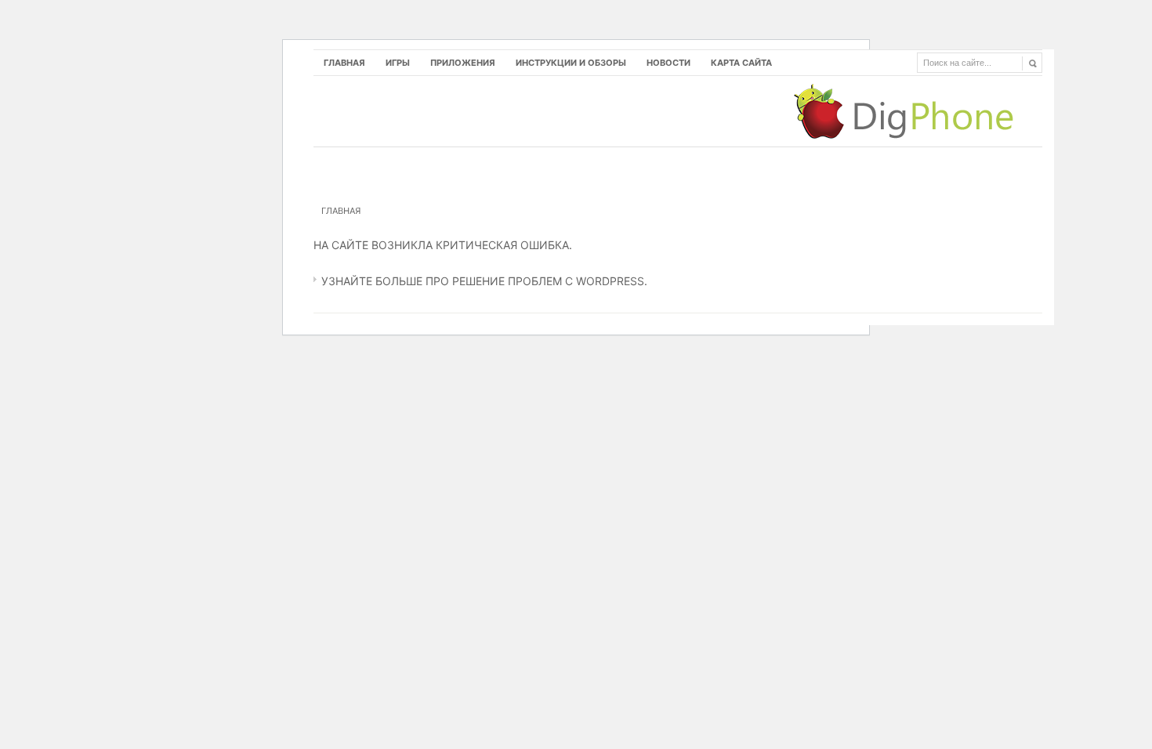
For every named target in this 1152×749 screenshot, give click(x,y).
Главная (344, 62)
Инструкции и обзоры (571, 62)
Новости (668, 62)
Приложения (462, 62)
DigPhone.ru (911, 111)
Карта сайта (741, 62)
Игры (398, 62)
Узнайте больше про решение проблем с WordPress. (484, 281)
